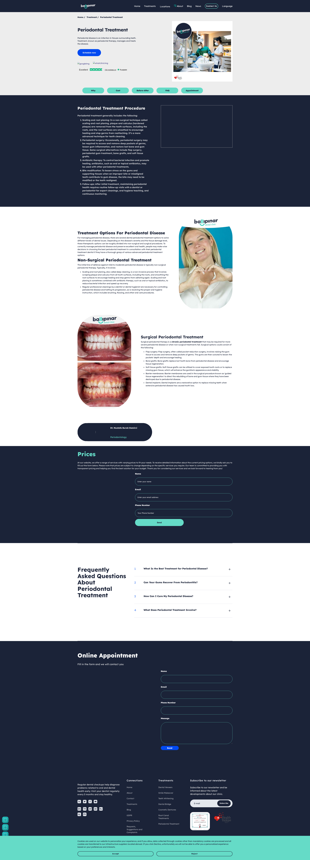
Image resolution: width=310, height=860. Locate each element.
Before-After (143, 90)
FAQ (167, 90)
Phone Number (142, 505)
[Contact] (5, 820)
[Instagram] (5, 827)
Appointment (192, 90)
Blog (189, 6)
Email (138, 489)
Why (93, 90)
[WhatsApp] (5, 835)
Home (137, 6)
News (198, 6)
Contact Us (211, 6)
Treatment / (93, 17)
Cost (118, 90)
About (180, 6)
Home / (81, 17)
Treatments (150, 6)
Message (165, 718)
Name (138, 474)
